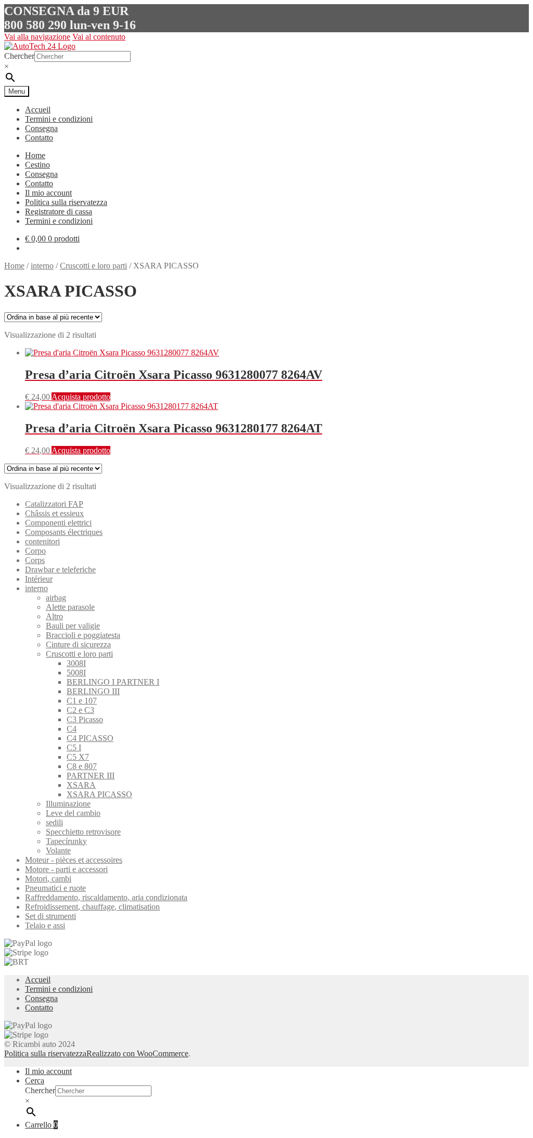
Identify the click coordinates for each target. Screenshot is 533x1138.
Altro (54, 616)
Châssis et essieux (54, 513)
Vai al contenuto (98, 36)
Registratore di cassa (58, 211)
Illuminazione (68, 803)
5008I (76, 672)
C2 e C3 (80, 710)
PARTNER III (91, 775)
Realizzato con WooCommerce (137, 1053)
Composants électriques (64, 532)
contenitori (42, 541)
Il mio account (48, 192)
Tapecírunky (66, 841)
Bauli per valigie (73, 625)
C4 (72, 728)
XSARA (81, 785)
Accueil (37, 109)
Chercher (19, 56)
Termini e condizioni (59, 118)
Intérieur (39, 578)
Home (35, 155)
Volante (58, 850)
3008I (76, 663)
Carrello (41, 1124)
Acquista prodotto (81, 396)
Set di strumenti (50, 916)
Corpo (35, 550)
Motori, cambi (48, 878)
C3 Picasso (85, 719)
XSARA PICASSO (99, 794)
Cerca (34, 1080)
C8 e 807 (82, 766)
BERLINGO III (93, 691)
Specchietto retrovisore (83, 831)
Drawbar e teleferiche (60, 569)
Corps (35, 560)
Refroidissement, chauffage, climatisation (92, 906)
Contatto (39, 137)
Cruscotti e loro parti (93, 265)
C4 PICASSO (90, 738)
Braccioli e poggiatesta (83, 635)
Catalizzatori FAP (54, 504)
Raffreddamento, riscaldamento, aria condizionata (106, 897)
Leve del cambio (73, 813)
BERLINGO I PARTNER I (113, 681)
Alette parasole (70, 607)
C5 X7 (78, 756)
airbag (56, 597)
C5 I (74, 747)
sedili (54, 822)
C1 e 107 (82, 700)
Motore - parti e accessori (66, 869)
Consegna (41, 128)
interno (42, 265)
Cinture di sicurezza (78, 644)
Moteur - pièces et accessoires (73, 859)
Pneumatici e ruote (55, 888)
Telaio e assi (45, 925)
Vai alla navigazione (37, 36)
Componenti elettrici (58, 522)
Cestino (37, 164)
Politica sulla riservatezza (66, 202)
